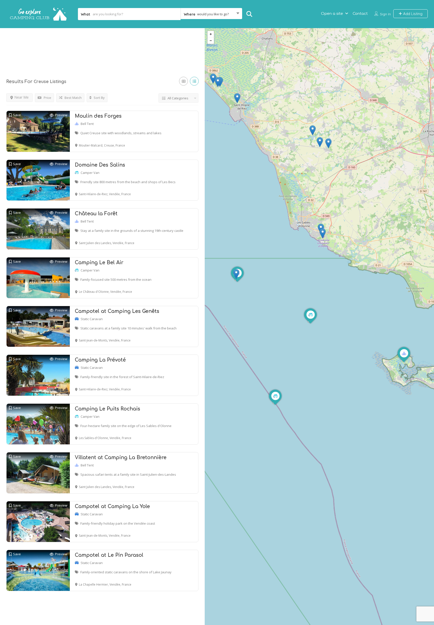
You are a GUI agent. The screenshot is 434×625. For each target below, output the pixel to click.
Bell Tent (87, 123)
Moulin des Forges (98, 116)
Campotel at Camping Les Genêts (117, 311)
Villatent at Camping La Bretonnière (121, 457)
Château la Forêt (96, 213)
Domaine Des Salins (100, 165)
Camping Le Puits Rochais (107, 408)
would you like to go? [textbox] (213, 14)
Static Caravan (92, 319)
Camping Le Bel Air (99, 262)
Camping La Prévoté (100, 360)
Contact (360, 14)
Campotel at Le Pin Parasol (109, 555)
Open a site (332, 14)
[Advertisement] (102, 47)
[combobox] (211, 14)
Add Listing (412, 13)
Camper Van (90, 172)
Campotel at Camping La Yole (112, 506)
